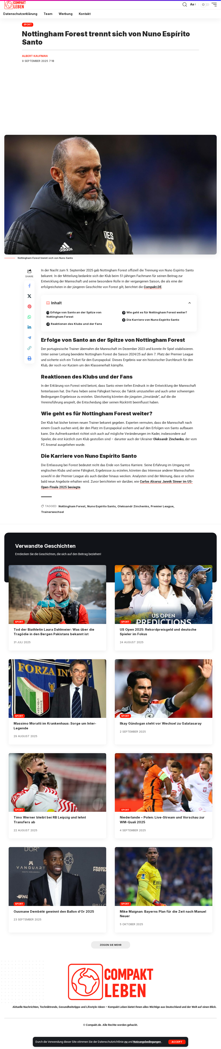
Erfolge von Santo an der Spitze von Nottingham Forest (73, 314)
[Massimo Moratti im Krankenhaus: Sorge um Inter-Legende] (57, 688)
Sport (28, 24)
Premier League (162, 506)
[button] (177, 1042)
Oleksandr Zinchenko (133, 506)
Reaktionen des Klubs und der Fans (76, 323)
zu (126, 1041)
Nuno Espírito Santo (101, 506)
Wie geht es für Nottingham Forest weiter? (156, 312)
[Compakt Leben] (15, 4)
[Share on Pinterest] (29, 306)
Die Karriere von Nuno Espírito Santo (152, 319)
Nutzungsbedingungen (147, 1041)
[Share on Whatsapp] (29, 317)
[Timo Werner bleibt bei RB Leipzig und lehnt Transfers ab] (57, 782)
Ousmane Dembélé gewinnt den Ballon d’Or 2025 (54, 911)
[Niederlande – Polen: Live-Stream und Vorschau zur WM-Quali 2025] (163, 782)
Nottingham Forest (71, 506)
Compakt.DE (152, 287)
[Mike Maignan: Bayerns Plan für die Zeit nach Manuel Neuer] (163, 876)
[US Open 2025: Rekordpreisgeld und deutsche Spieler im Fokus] (163, 594)
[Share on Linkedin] (29, 327)
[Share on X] (29, 296)
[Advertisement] (110, 99)
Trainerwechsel (52, 512)
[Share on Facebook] (29, 285)
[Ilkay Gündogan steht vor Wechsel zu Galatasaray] (163, 688)
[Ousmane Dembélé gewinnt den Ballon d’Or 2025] (57, 876)
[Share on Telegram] (29, 337)
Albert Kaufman (35, 56)
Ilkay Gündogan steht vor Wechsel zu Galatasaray (161, 723)
